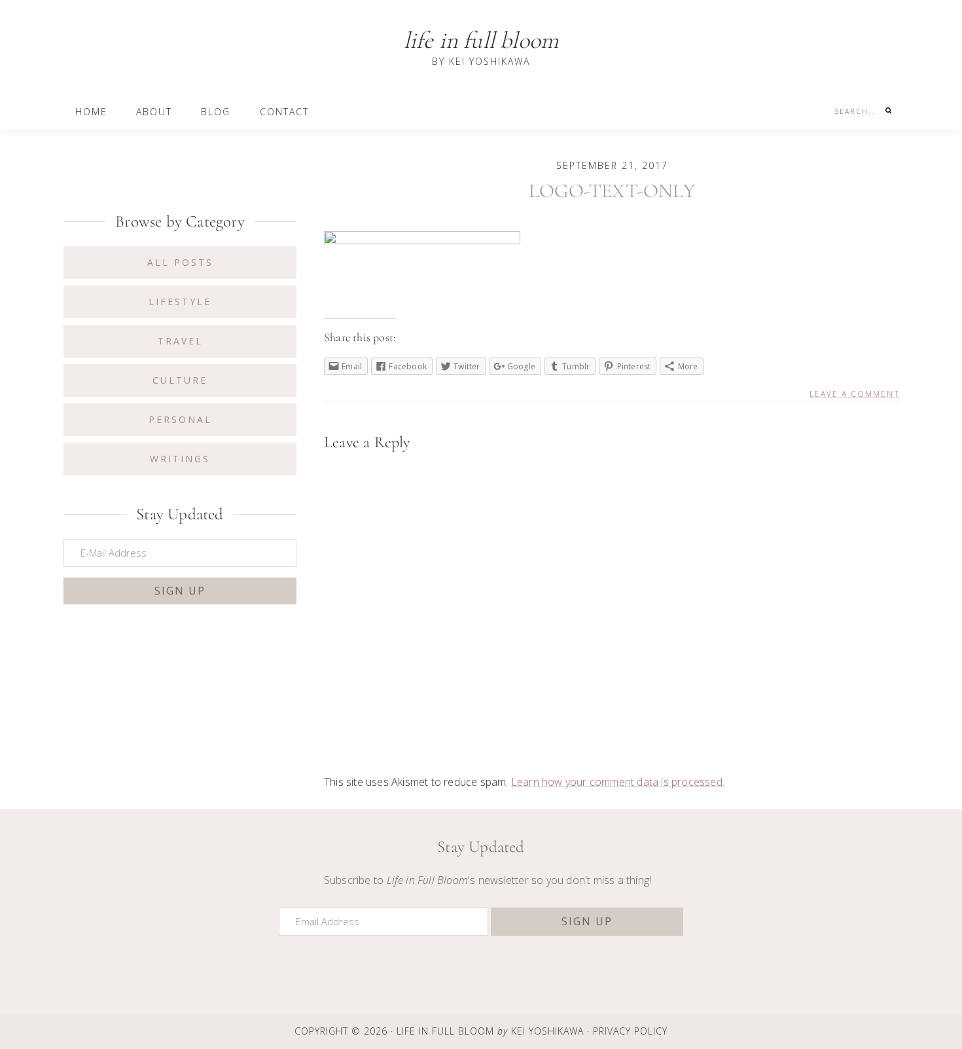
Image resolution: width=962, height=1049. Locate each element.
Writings (180, 458)
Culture (179, 380)
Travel (180, 341)
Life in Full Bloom (481, 40)
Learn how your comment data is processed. (617, 782)
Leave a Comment (855, 393)
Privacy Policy (630, 1031)
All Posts (180, 262)
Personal (180, 419)
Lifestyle (180, 301)
